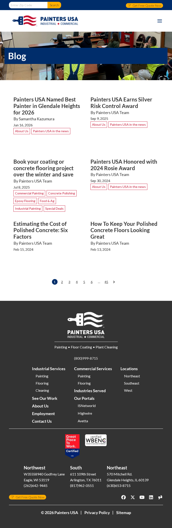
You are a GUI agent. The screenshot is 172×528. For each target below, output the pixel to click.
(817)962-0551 (82, 485)
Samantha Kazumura (36, 118)
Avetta (83, 421)
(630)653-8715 (119, 485)
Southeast (131, 383)
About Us (21, 131)
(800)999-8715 (86, 358)
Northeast (132, 376)
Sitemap (123, 512)
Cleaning (42, 390)
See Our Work (44, 398)
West (128, 390)
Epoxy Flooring (25, 201)
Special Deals (54, 208)
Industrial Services (48, 369)
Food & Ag (47, 201)
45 (106, 282)
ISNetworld (87, 405)
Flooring (42, 383)
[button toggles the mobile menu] (159, 21)
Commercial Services (93, 369)
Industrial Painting (28, 208)
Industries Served (90, 391)
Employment (43, 413)
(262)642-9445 (35, 485)
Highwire (85, 413)
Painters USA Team (112, 112)
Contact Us (42, 421)
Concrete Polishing (61, 193)
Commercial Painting (29, 193)
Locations (129, 369)
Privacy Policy (97, 512)
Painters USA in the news (51, 131)
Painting (42, 376)
